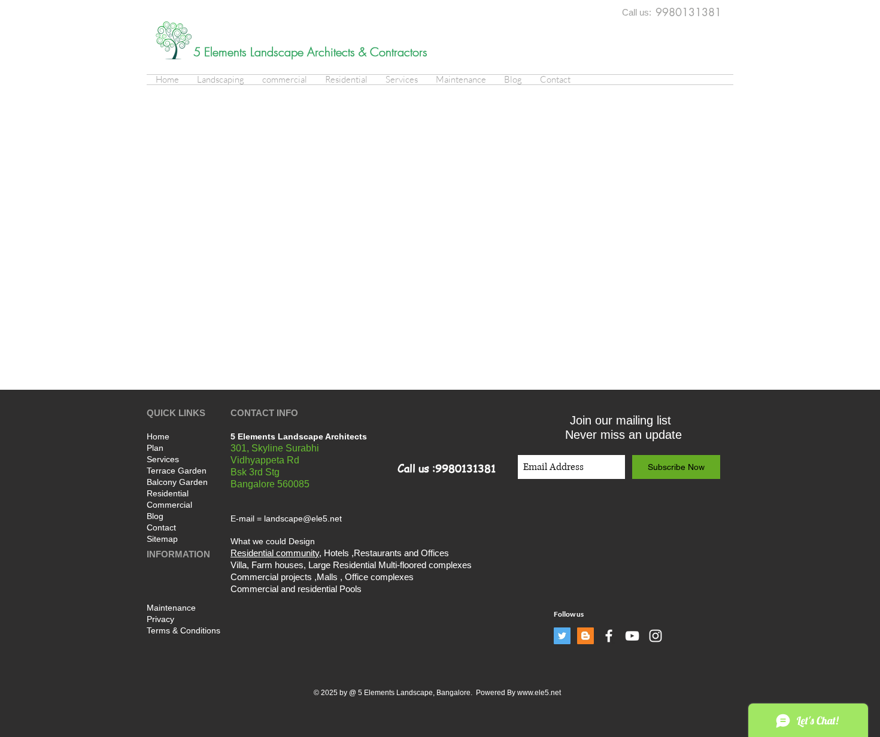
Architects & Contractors (367, 52)
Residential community (274, 553)
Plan (155, 448)
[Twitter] (562, 635)
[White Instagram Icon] (655, 635)
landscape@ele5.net (303, 518)
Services (163, 459)
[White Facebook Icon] (608, 635)
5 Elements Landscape (250, 52)
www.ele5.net (539, 693)
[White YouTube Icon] (632, 635)
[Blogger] (585, 635)
